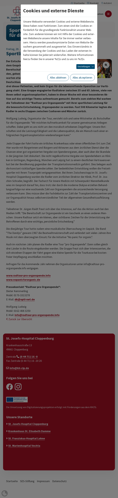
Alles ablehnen (58, 77)
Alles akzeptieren (82, 77)
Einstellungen (84, 66)
